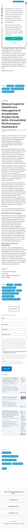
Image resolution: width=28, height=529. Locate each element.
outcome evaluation (8, 91)
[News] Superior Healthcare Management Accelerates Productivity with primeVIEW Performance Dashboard (14, 115)
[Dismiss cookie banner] (22, 6)
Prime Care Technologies (10, 456)
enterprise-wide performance (10, 293)
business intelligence (9, 460)
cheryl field (5, 88)
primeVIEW (5, 145)
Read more (23, 392)
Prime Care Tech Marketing (9, 130)
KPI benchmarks (20, 85)
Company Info (13, 506)
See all (4, 468)
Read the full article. (7, 70)
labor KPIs (10, 284)
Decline (14, 42)
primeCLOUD (6, 452)
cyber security (17, 463)
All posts (14, 308)
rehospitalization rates (9, 287)
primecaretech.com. (19, 210)
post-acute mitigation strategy (11, 299)
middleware (10, 85)
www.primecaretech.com (13, 241)
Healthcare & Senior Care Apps (14, 492)
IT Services (13, 500)
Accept (14, 38)
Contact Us (13, 513)
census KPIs (18, 284)
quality (19, 290)
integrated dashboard (17, 88)
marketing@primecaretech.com (11, 275)
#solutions (6, 463)
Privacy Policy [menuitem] (14, 521)
